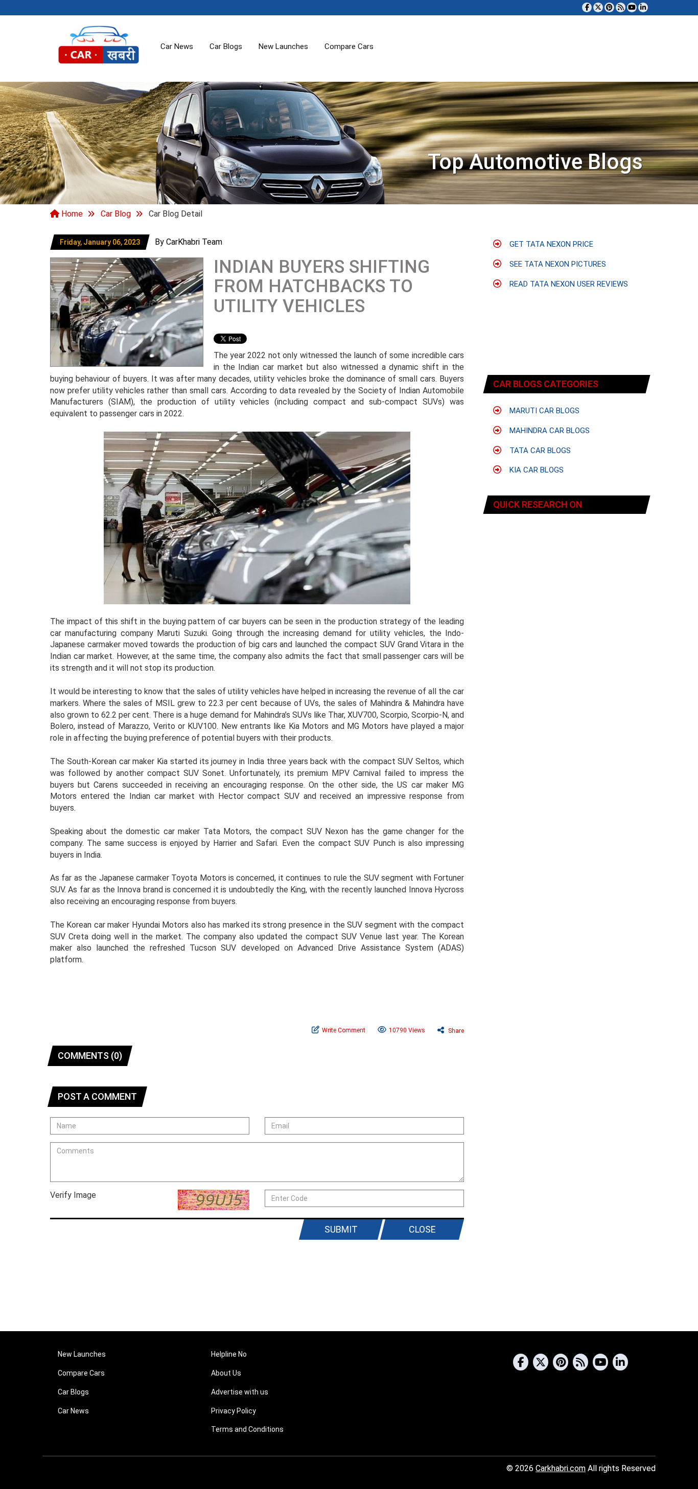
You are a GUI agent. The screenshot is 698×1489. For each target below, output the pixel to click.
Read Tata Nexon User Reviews (567, 284)
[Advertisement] (567, 299)
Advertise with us (239, 1392)
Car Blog (116, 214)
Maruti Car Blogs (543, 410)
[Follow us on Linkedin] (643, 7)
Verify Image (73, 1195)
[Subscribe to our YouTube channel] (632, 7)
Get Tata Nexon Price (550, 244)
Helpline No (229, 1354)
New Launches (283, 46)
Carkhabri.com (561, 1468)
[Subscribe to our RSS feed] (620, 7)
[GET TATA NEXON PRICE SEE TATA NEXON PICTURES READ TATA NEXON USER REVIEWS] (566, 551)
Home (71, 214)
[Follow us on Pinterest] (609, 7)
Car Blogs (226, 46)
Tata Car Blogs (539, 450)
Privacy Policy (233, 1411)
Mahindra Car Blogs (548, 430)
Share (455, 1030)
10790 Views (407, 1030)
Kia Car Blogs (535, 470)
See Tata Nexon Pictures (556, 264)
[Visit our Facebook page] (587, 7)
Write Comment (343, 1030)
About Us (226, 1373)
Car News (176, 46)
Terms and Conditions (247, 1429)
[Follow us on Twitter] (598, 7)
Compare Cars (349, 46)
